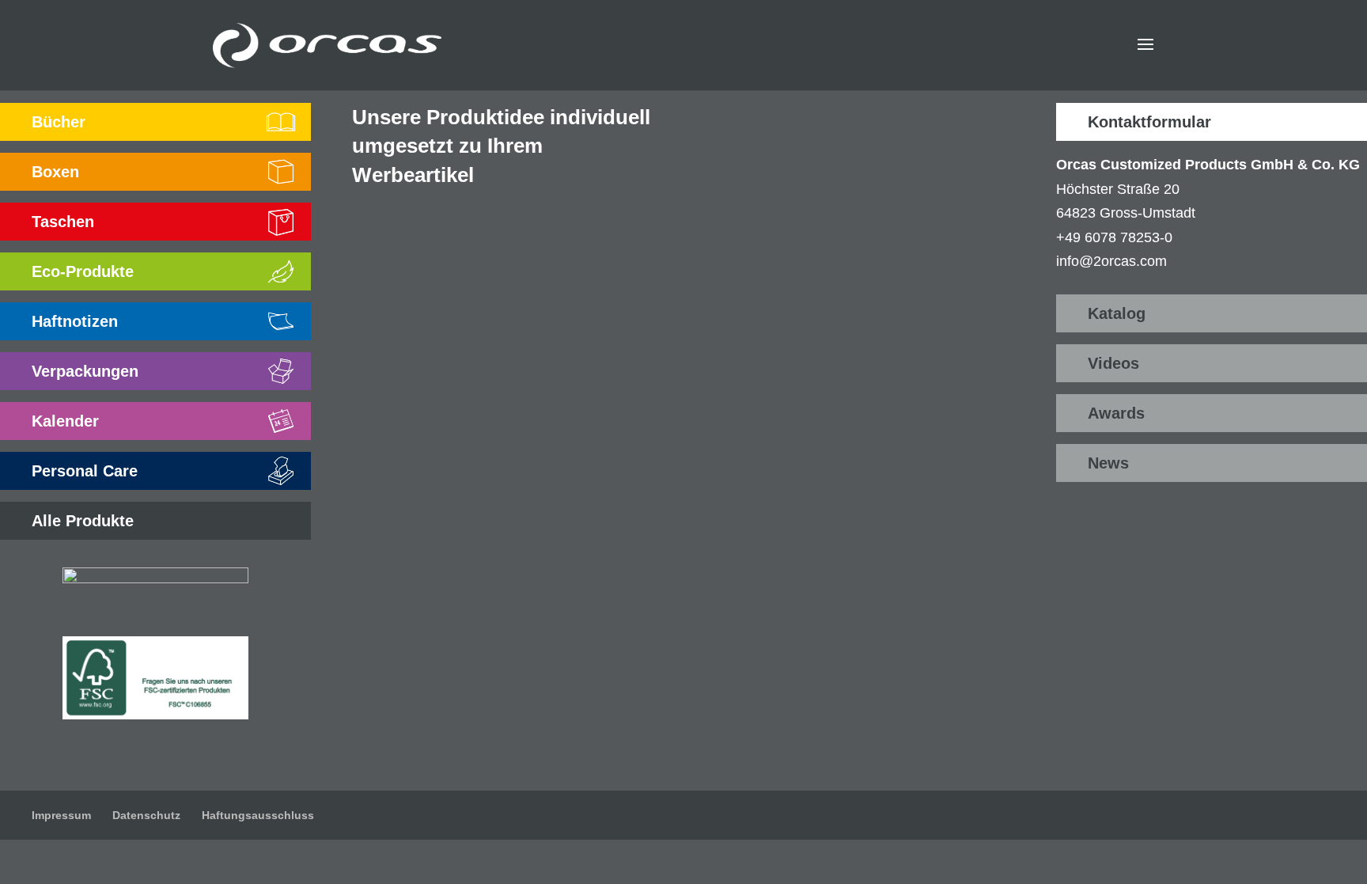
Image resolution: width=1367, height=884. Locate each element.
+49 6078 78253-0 (1114, 237)
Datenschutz (146, 815)
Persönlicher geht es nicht (831, 390)
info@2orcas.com (1111, 261)
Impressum (61, 815)
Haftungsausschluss (258, 815)
